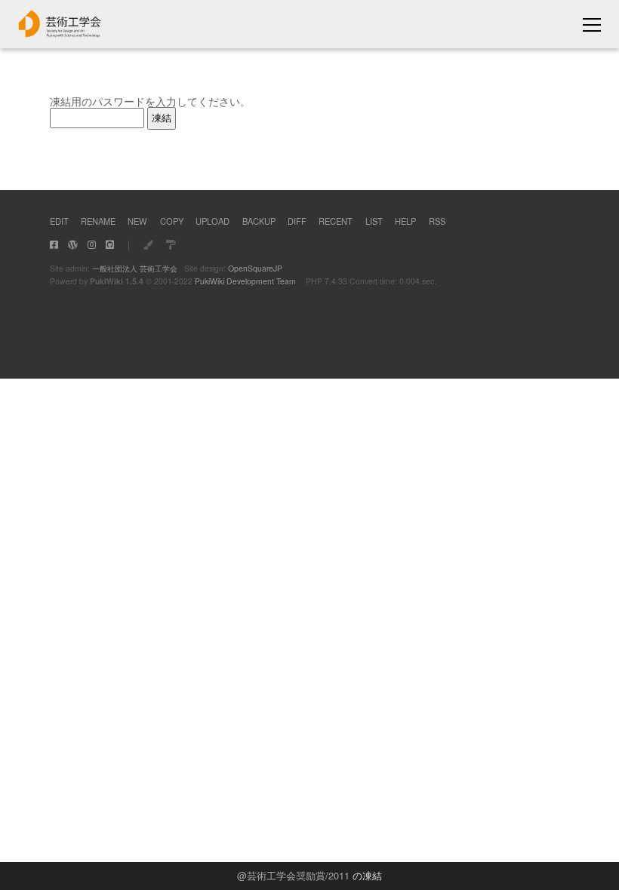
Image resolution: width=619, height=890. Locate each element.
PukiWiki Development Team (245, 281)
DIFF (297, 221)
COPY (171, 221)
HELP (405, 221)
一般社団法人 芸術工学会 (134, 268)
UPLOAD (212, 221)
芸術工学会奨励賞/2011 (298, 875)
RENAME (98, 221)
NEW (137, 221)
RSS (437, 221)
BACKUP (259, 221)
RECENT (336, 221)
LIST (374, 221)
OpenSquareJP (255, 268)
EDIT (59, 221)
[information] (60, 32)
